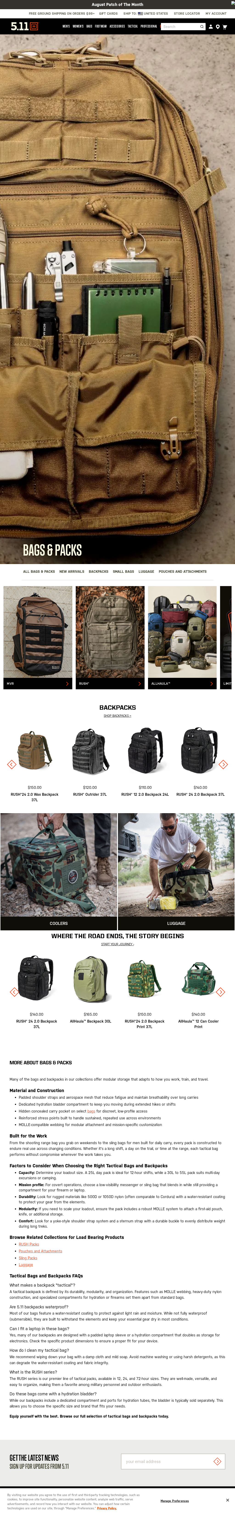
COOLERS (59, 923)
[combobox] (183, 26)
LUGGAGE (176, 923)
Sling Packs (28, 1258)
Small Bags (123, 571)
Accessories (117, 26)
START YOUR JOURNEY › (117, 944)
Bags (89, 26)
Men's (66, 26)
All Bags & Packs (39, 571)
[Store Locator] (218, 27)
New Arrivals (71, 571)
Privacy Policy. (107, 1508)
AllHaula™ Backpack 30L (90, 1021)
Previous (12, 764)
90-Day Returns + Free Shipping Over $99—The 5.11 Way (117, 4)
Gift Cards (108, 13)
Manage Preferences (175, 1501)
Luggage (146, 571)
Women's (78, 26)
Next (223, 764)
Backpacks (98, 571)
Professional (149, 26)
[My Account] (211, 26)
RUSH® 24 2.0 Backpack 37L (200, 794)
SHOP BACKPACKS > (117, 716)
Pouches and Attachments (183, 571)
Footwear (101, 26)
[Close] (228, 1500)
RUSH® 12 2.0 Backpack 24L (145, 794)
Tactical (133, 26)
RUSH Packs (29, 1244)
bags (91, 1111)
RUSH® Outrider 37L (90, 794)
